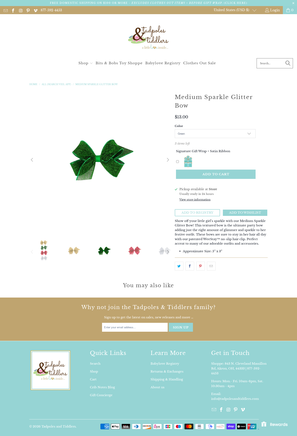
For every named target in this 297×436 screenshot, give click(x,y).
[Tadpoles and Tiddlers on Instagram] (20, 10)
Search (95, 363)
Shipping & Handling (167, 379)
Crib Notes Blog (102, 387)
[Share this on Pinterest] (200, 266)
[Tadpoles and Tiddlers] (148, 37)
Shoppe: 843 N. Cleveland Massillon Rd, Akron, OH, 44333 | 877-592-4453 (238, 368)
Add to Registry (197, 212)
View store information (195, 199)
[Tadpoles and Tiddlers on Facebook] (13, 10)
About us (157, 387)
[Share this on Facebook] (189, 266)
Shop (94, 371)
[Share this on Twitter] (179, 266)
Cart (93, 379)
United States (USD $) (232, 10)
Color (179, 126)
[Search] (288, 63)
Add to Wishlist (245, 212)
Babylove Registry (165, 363)
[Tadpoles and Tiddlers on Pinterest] (27, 10)
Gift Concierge (101, 395)
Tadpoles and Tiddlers (58, 426)
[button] (85, 63)
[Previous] (32, 160)
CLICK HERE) (236, 2)
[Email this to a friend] (211, 266)
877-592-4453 (51, 10)
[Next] (167, 160)
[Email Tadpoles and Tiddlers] (5, 10)
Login (275, 10)
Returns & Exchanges (167, 371)
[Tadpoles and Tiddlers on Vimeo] (35, 10)
